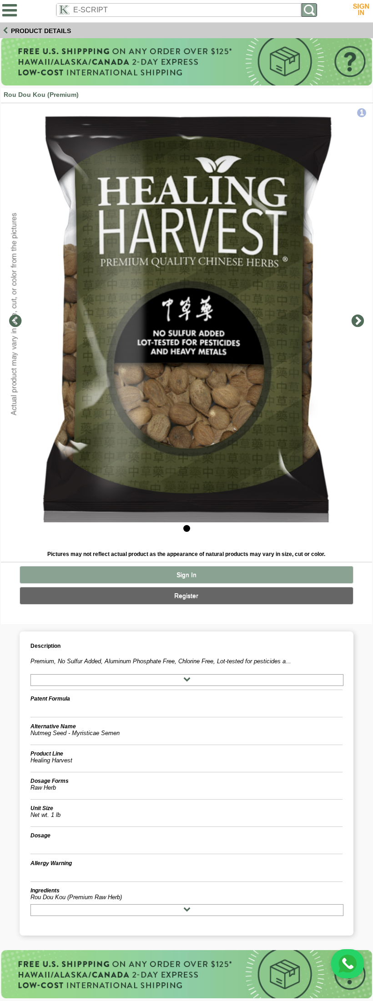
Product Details (41, 31)
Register (186, 595)
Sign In (186, 574)
